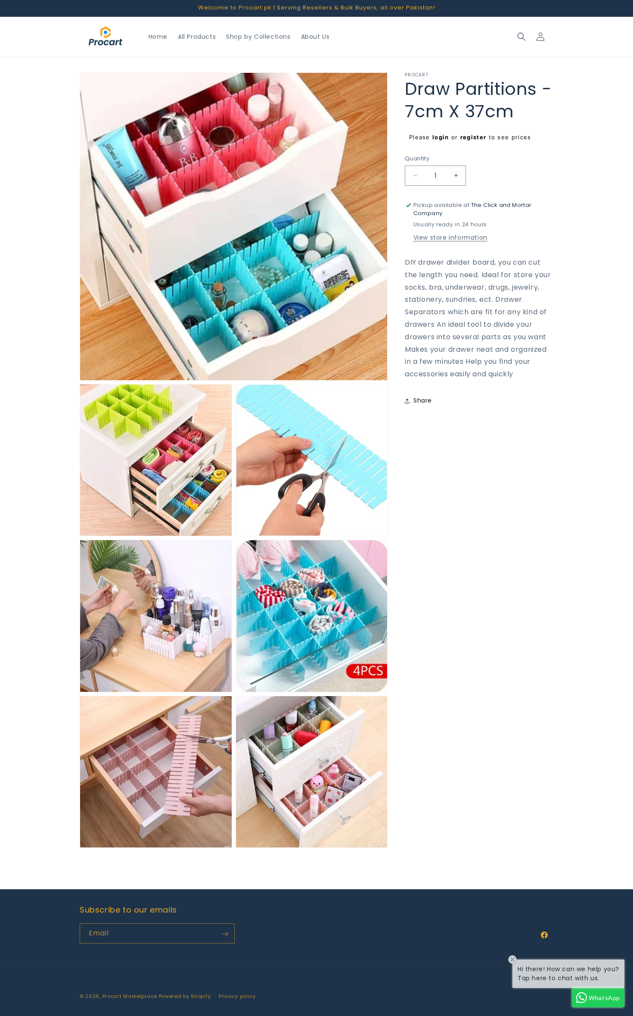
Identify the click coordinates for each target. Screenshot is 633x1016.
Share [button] (422, 400)
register (473, 137)
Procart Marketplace (129, 996)
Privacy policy (237, 995)
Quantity (417, 158)
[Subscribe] (224, 934)
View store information (450, 237)
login (440, 137)
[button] (521, 36)
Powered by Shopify (185, 996)
